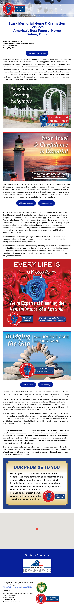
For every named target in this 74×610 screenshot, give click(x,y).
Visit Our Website (26, 203)
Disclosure (17, 587)
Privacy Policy (7, 587)
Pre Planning (45, 385)
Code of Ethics (28, 385)
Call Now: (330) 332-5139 (37, 53)
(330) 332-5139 (46, 203)
